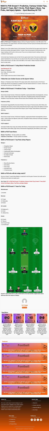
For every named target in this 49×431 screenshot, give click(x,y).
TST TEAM (20, 13)
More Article (24, 307)
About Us (35, 403)
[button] (44, 1)
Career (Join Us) (37, 405)
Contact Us (12, 419)
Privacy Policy (13, 424)
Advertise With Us (37, 407)
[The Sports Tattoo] (3, 1)
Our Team (35, 409)
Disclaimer (12, 421)
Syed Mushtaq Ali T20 (6, 68)
